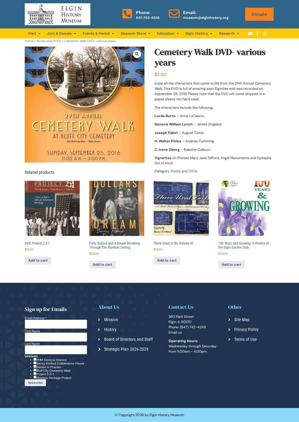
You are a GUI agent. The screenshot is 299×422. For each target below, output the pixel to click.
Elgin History (196, 33)
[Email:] (174, 13)
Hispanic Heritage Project (53, 377)
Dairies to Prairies (48, 367)
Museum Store (133, 33)
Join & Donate (59, 33)
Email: (189, 12)
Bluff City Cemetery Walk (53, 370)
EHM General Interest (51, 359)
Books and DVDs (49, 41)
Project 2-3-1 (45, 374)
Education (165, 33)
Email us (175, 332)
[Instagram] (265, 33)
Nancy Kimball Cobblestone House (60, 363)
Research (227, 33)
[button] (137, 54)
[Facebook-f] (257, 33)
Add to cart (38, 260)
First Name (32, 330)
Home (29, 41)
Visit (32, 33)
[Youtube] (250, 33)
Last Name (32, 343)
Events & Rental (96, 33)
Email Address (35, 318)
